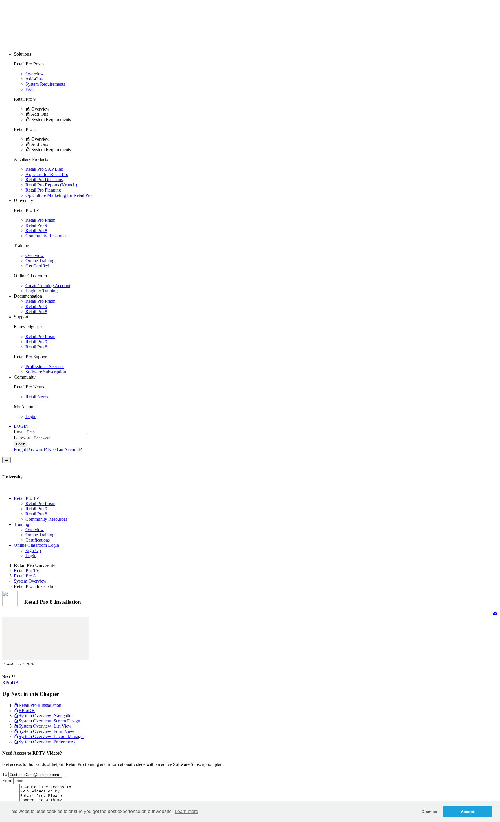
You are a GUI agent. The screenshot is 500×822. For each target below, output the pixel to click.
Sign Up (33, 550)
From (7, 780)
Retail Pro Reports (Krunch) (51, 184)
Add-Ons (34, 78)
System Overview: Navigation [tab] (46, 715)
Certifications (37, 539)
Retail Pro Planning (43, 190)
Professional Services (44, 366)
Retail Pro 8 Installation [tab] (40, 705)
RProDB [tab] (27, 710)
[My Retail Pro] (46, 44)
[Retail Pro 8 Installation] (495, 614)
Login (30, 416)
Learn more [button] (186, 811)
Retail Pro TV (27, 570)
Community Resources (46, 235)
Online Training (39, 260)
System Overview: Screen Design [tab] (49, 720)
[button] (21, 426)
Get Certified (37, 265)
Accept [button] (468, 811)
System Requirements (45, 84)
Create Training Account (47, 285)
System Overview (30, 581)
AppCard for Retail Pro (46, 174)
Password (23, 437)
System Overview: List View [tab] (45, 726)
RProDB (10, 682)
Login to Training (41, 290)
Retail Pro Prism (40, 220)
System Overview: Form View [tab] (46, 731)
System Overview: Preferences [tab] (47, 741)
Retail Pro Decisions (44, 179)
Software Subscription (45, 371)
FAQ (30, 89)
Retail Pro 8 (36, 230)
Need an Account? (65, 449)
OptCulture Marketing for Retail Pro (58, 195)
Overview (34, 73)
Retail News (36, 396)
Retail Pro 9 (36, 225)
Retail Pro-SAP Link (44, 169)
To (4, 774)
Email (19, 431)
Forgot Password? (30, 449)
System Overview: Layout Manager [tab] (51, 736)
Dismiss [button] (429, 811)
